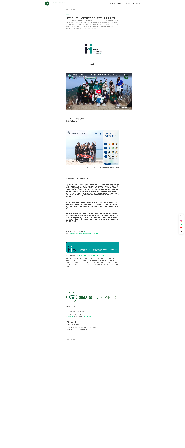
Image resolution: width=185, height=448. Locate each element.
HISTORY (119, 3)
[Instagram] (181, 220)
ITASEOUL (111, 3)
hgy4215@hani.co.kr (88, 231)
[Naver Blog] (181, 224)
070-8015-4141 (70, 316)
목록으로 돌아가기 (71, 9)
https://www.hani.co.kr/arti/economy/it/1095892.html (90, 255)
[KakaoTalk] (181, 231)
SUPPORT (136, 3)
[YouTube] (181, 227)
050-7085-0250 (87, 316)
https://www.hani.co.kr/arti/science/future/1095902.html (83, 233)
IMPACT (128, 3)
